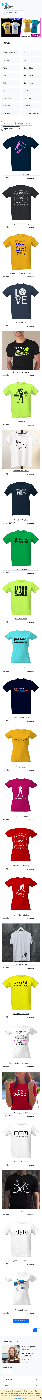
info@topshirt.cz (29, 1353)
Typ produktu (23, 123)
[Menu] (39, 6)
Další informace (20, 1398)
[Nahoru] (3, 1330)
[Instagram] (4, 1371)
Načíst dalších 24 (21, 1321)
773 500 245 (26, 1356)
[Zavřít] (40, 1398)
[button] (4, 27)
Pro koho (7, 123)
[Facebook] (10, 1371)
